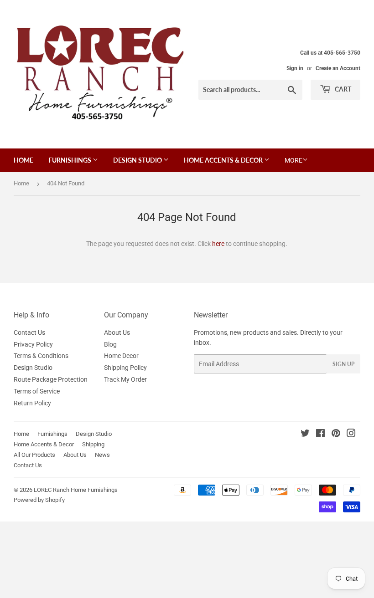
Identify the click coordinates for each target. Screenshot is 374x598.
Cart (342, 89)
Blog (110, 344)
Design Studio (138, 160)
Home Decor (121, 355)
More (293, 160)
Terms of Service (37, 391)
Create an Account (338, 68)
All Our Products (34, 454)
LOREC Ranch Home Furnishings (76, 489)
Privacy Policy (33, 344)
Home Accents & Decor (224, 160)
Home (23, 160)
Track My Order (125, 379)
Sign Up (343, 364)
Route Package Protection (51, 379)
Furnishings (70, 160)
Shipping (93, 444)
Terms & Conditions (41, 355)
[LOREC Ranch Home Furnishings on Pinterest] (336, 434)
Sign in (294, 68)
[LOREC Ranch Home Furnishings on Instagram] (351, 434)
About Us (117, 332)
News (102, 454)
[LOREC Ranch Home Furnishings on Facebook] (320, 434)
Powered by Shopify (39, 499)
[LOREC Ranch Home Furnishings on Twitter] (305, 434)
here (218, 243)
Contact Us (29, 332)
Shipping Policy (125, 367)
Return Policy (32, 403)
